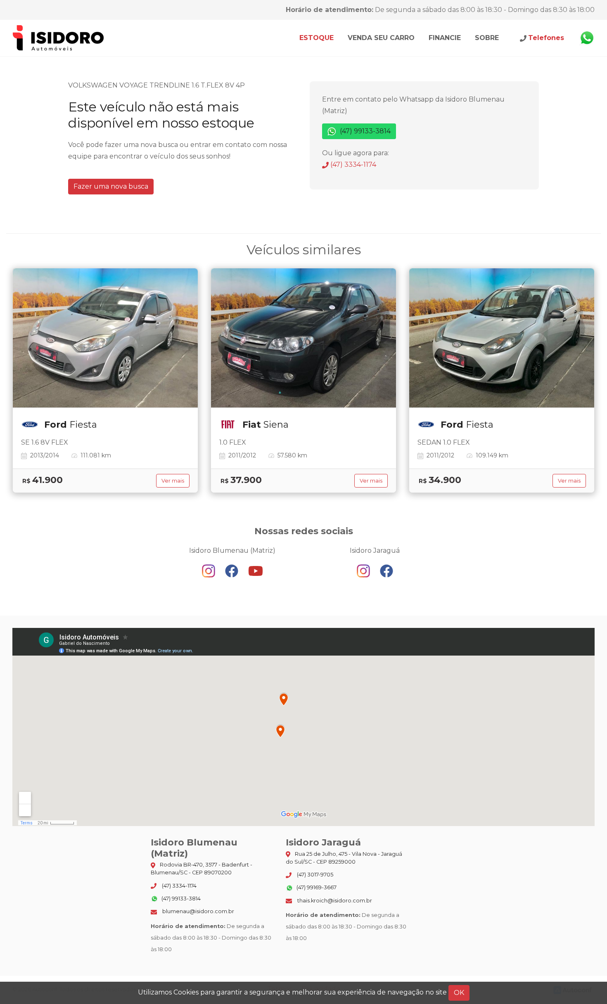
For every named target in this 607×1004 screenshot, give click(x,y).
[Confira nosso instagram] (209, 571)
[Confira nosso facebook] (232, 571)
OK (459, 993)
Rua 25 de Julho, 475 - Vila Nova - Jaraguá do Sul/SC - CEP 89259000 (344, 858)
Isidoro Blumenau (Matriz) (58, 38)
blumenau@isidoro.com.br (197, 911)
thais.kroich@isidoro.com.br (334, 900)
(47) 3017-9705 (314, 874)
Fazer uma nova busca (111, 186)
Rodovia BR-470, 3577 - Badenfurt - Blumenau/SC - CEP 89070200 (201, 869)
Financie (445, 38)
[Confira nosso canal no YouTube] (255, 571)
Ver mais (172, 481)
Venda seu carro (381, 38)
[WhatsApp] (587, 38)
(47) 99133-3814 (364, 131)
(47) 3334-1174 (352, 164)
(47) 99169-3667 (316, 887)
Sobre (487, 38)
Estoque (316, 38)
